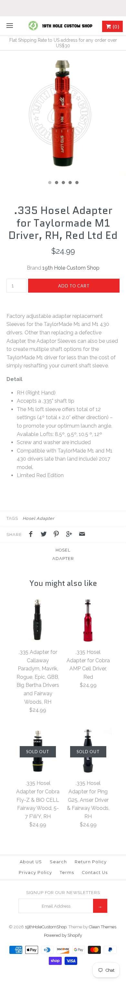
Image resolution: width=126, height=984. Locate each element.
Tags (12, 518)
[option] (63, 113)
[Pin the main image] (58, 535)
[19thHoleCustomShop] (63, 25)
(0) (115, 26)
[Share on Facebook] (32, 535)
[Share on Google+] (71, 535)
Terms (67, 872)
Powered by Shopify (63, 935)
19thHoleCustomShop (46, 926)
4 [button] (70, 183)
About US (31, 861)
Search (58, 861)
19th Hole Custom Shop (71, 268)
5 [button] (76, 183)
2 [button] (56, 183)
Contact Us (95, 872)
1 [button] (49, 183)
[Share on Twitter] (45, 535)
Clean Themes (102, 926)
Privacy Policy (35, 872)
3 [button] (63, 183)
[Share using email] (82, 535)
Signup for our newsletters (63, 892)
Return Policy (91, 861)
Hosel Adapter (38, 518)
